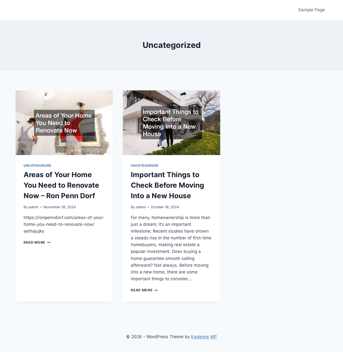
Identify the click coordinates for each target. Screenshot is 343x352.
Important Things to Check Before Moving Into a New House (167, 185)
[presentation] (64, 122)
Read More (37, 242)
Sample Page (311, 9)
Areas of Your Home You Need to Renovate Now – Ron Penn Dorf (61, 185)
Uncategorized (37, 165)
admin (33, 207)
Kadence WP (204, 336)
